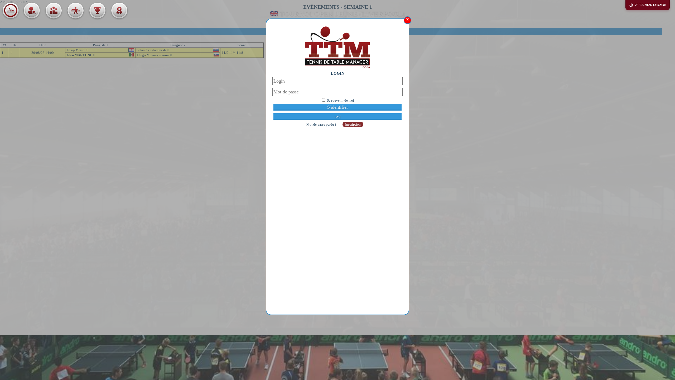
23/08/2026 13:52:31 (650, 5)
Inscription (353, 124)
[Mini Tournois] (119, 10)
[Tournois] (97, 10)
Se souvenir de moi (340, 100)
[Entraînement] (75, 10)
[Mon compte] (31, 10)
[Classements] (53, 10)
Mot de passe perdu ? (321, 124)
